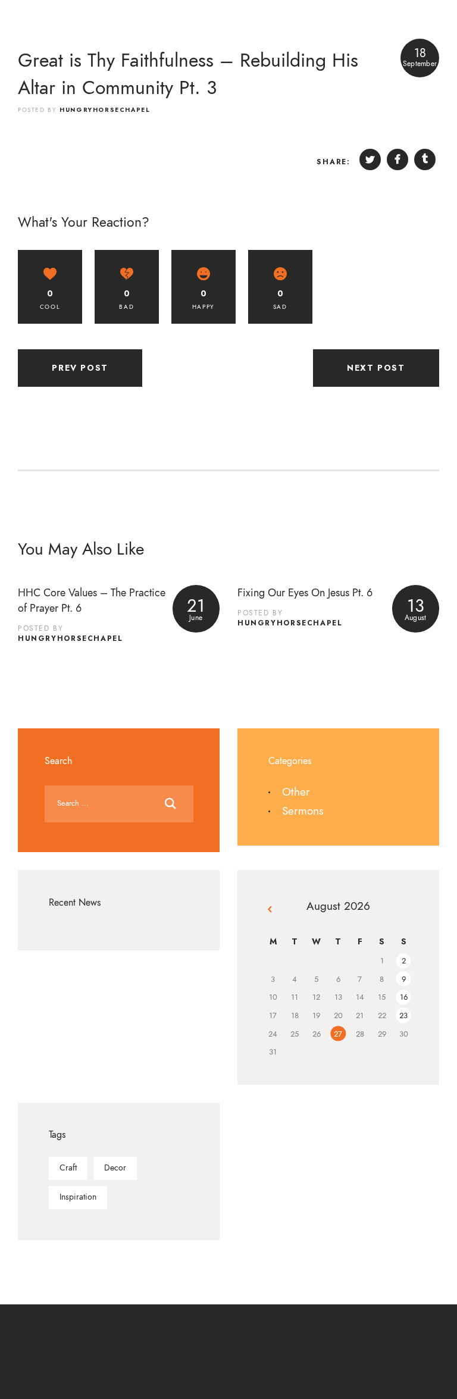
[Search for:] (119, 802)
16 (404, 997)
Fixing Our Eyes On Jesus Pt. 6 (305, 592)
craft (68, 1167)
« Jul (271, 911)
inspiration (78, 1197)
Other (296, 792)
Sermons (303, 811)
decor (115, 1167)
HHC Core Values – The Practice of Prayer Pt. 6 (91, 600)
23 (403, 1015)
